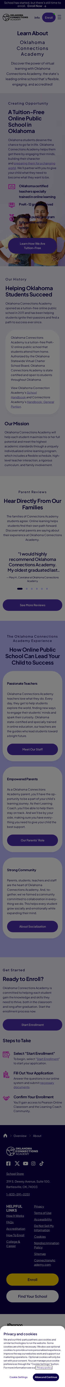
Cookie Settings (19, 1377)
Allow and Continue (46, 1377)
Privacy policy (44, 1367)
